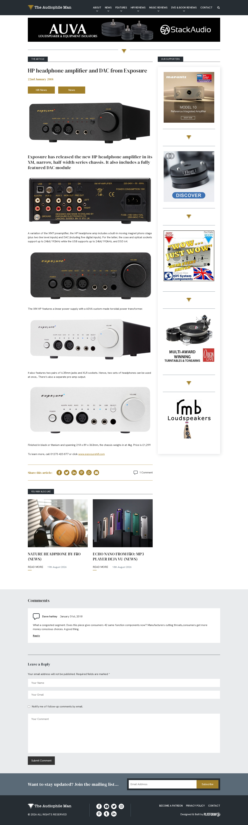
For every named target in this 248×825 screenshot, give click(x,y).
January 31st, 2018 (71, 616)
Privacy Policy (195, 805)
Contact (206, 7)
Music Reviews (158, 7)
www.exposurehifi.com (91, 454)
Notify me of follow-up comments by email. (57, 706)
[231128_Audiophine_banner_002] (189, 177)
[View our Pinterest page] (99, 814)
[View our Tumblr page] (106, 814)
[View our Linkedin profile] (114, 814)
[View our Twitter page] (114, 806)
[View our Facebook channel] (106, 806)
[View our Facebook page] (99, 806)
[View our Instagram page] (121, 806)
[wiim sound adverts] (189, 340)
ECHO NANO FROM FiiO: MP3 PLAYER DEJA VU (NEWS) (118, 556)
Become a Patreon (171, 805)
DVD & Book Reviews (184, 7)
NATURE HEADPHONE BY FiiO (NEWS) (54, 556)
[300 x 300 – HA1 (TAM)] (189, 98)
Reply (36, 635)
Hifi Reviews (138, 7)
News (108, 7)
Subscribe (207, 784)
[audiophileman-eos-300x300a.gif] (189, 423)
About (97, 7)
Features (121, 7)
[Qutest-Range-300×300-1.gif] (189, 256)
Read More (35, 567)
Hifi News (41, 90)
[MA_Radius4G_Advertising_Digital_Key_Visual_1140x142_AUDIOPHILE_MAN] (124, 30)
